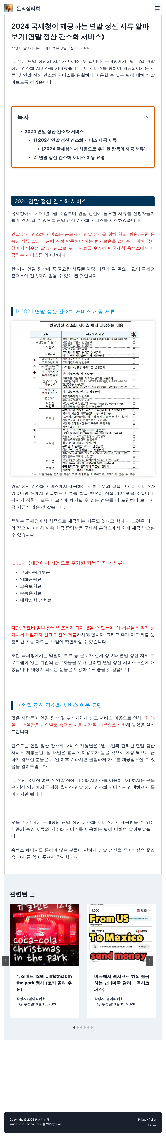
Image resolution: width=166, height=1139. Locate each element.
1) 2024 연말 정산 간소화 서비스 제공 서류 (75, 140)
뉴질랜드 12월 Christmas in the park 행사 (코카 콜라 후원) (44, 983)
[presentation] (44, 931)
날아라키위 (31, 48)
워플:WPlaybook (50, 1124)
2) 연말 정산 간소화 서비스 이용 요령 (69, 157)
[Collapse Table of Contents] (146, 117)
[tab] (74, 1027)
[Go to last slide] (5, 961)
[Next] (149, 961)
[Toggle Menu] (157, 7)
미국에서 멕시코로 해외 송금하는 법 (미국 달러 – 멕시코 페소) (122, 983)
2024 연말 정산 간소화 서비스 (54, 131)
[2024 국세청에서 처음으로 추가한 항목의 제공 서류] (94, 148)
